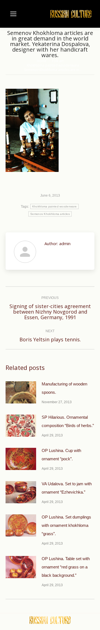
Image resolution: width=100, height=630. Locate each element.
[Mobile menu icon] (13, 14)
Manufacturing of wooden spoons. (64, 388)
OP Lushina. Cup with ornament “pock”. (61, 454)
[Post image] (21, 392)
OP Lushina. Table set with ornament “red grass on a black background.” (66, 567)
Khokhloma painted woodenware (54, 206)
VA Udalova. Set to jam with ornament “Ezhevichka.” (67, 487)
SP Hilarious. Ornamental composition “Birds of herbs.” (68, 421)
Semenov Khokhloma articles (50, 213)
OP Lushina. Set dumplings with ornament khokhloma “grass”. (66, 525)
